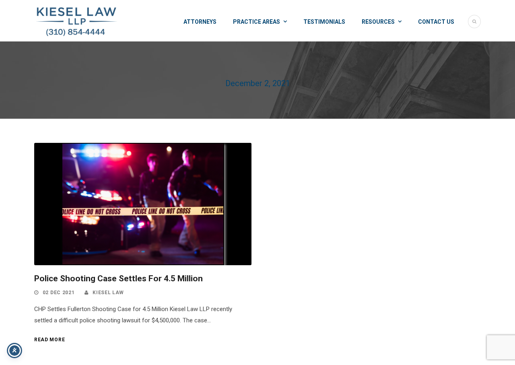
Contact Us (436, 22)
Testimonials (324, 22)
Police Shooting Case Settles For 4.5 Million (118, 278)
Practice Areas (256, 22)
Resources (378, 22)
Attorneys (199, 22)
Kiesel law (108, 292)
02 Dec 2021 (59, 292)
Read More (49, 339)
